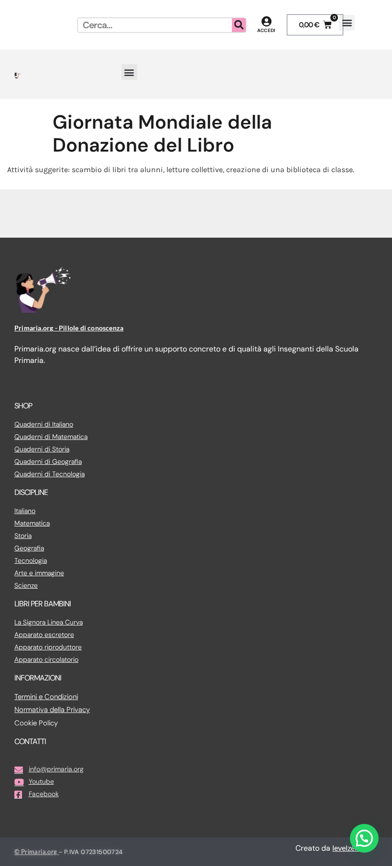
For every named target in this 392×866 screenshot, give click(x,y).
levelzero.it (350, 847)
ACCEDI (266, 30)
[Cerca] (239, 25)
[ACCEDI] (266, 21)
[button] (347, 23)
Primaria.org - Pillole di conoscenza (68, 328)
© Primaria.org (36, 851)
